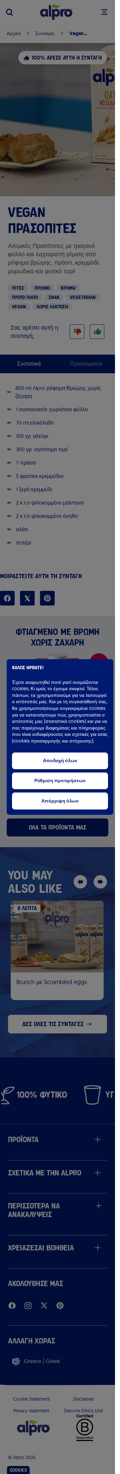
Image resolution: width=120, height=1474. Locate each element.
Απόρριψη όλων (60, 801)
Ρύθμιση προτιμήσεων (60, 780)
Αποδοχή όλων (60, 760)
